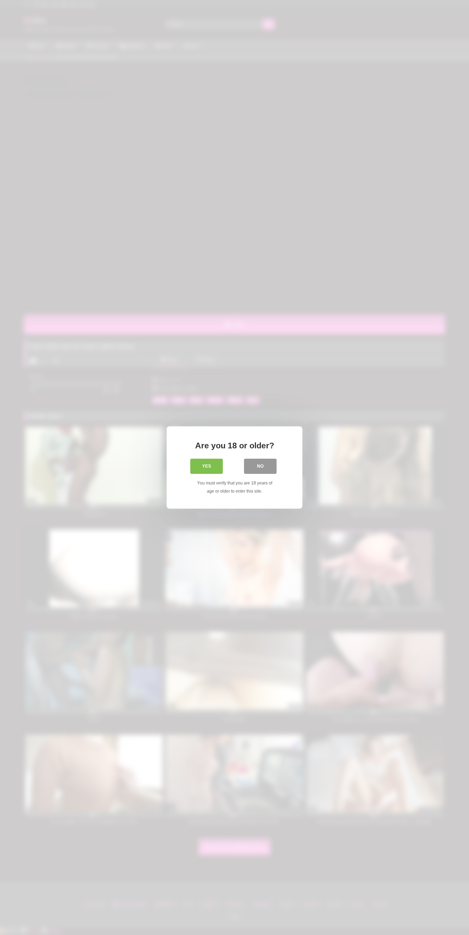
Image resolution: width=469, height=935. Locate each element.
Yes (206, 466)
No (260, 466)
